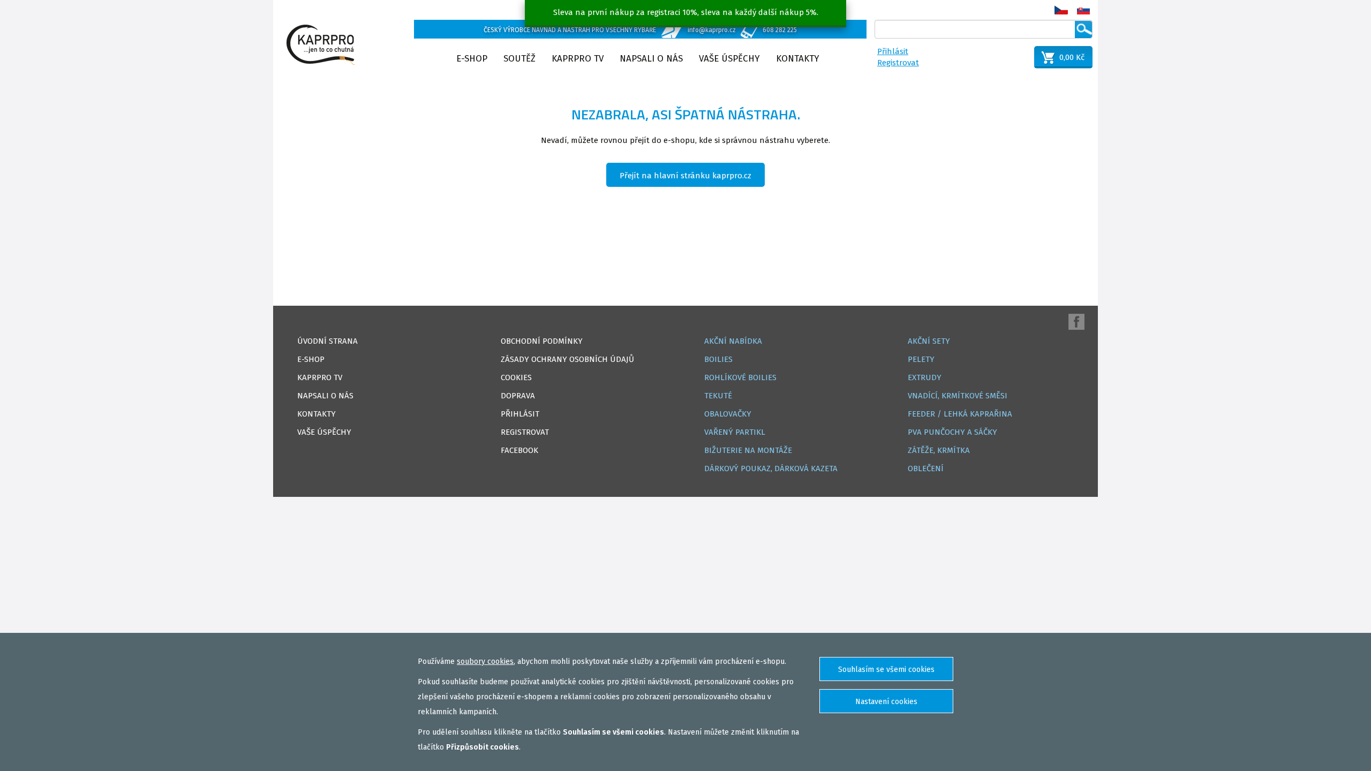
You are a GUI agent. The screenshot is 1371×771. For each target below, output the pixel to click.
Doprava (518, 395)
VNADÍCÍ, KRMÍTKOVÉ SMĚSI (957, 395)
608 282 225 (780, 30)
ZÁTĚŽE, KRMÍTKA (939, 450)
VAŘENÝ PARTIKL (734, 432)
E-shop (471, 58)
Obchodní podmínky (542, 341)
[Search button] (1083, 29)
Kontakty (797, 58)
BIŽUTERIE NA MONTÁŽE (748, 450)
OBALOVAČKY (727, 414)
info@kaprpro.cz (712, 30)
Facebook (519, 450)
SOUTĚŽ (519, 58)
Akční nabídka (733, 341)
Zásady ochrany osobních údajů (567, 359)
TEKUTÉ (718, 395)
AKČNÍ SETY (929, 341)
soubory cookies (485, 661)
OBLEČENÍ (926, 468)
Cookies (516, 377)
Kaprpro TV (578, 58)
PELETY (921, 359)
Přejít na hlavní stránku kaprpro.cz (685, 175)
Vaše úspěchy (729, 58)
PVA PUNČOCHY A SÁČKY (952, 432)
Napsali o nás (651, 58)
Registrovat (898, 62)
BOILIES (718, 359)
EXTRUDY (924, 377)
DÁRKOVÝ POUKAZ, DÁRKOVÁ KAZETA (771, 468)
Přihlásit (892, 51)
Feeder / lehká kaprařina (960, 414)
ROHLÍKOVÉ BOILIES (740, 377)
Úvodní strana (327, 341)
